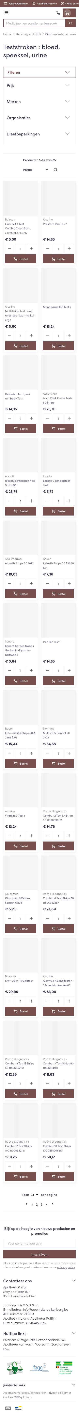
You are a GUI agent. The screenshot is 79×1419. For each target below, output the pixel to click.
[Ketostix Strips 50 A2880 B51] (58, 538)
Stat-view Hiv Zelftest (19, 981)
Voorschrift (43, 1344)
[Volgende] (52, 1204)
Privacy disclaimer (59, 1392)
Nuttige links (26, 1339)
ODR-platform (23, 1397)
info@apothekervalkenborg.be (45, 1309)
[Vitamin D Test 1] (20, 790)
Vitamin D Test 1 (15, 815)
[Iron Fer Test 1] (58, 620)
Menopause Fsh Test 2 (57, 307)
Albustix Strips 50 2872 (19, 563)
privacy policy (66, 1267)
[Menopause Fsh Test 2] (58, 285)
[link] (27, 1204)
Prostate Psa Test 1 (55, 224)
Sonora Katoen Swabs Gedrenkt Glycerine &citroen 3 (19, 650)
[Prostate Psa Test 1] (58, 198)
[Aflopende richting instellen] (55, 169)
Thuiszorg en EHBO (28, 34)
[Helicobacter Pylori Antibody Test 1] (20, 373)
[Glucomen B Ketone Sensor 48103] (20, 873)
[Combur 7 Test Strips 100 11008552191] (20, 1121)
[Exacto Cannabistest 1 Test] (58, 455)
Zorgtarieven (60, 1344)
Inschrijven (39, 1254)
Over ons (9, 1339)
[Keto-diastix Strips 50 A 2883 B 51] (20, 707)
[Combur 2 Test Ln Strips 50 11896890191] (58, 790)
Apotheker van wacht (18, 1344)
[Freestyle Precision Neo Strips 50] (20, 455)
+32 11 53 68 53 (27, 1305)
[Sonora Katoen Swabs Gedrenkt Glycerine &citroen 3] (20, 620)
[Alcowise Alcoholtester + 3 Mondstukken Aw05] (58, 955)
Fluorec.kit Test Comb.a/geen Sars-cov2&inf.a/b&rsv (18, 228)
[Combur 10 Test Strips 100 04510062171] (58, 1121)
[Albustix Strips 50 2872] (20, 538)
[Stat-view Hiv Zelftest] (20, 955)
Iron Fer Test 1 (51, 642)
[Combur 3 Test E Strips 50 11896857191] (20, 1038)
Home (7, 34)
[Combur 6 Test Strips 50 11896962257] (58, 873)
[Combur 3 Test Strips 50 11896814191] (58, 1038)
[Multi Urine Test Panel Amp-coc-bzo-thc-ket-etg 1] (20, 285)
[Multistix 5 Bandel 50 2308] (58, 707)
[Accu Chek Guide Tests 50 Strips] (58, 373)
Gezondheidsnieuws (51, 1339)
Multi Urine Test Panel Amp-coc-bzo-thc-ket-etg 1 (20, 315)
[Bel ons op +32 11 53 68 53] (58, 13)
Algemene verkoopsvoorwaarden (25, 1392)
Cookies (8, 1397)
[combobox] (34, 23)
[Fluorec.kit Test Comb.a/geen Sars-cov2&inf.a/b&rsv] (20, 198)
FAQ (6, 1348)
